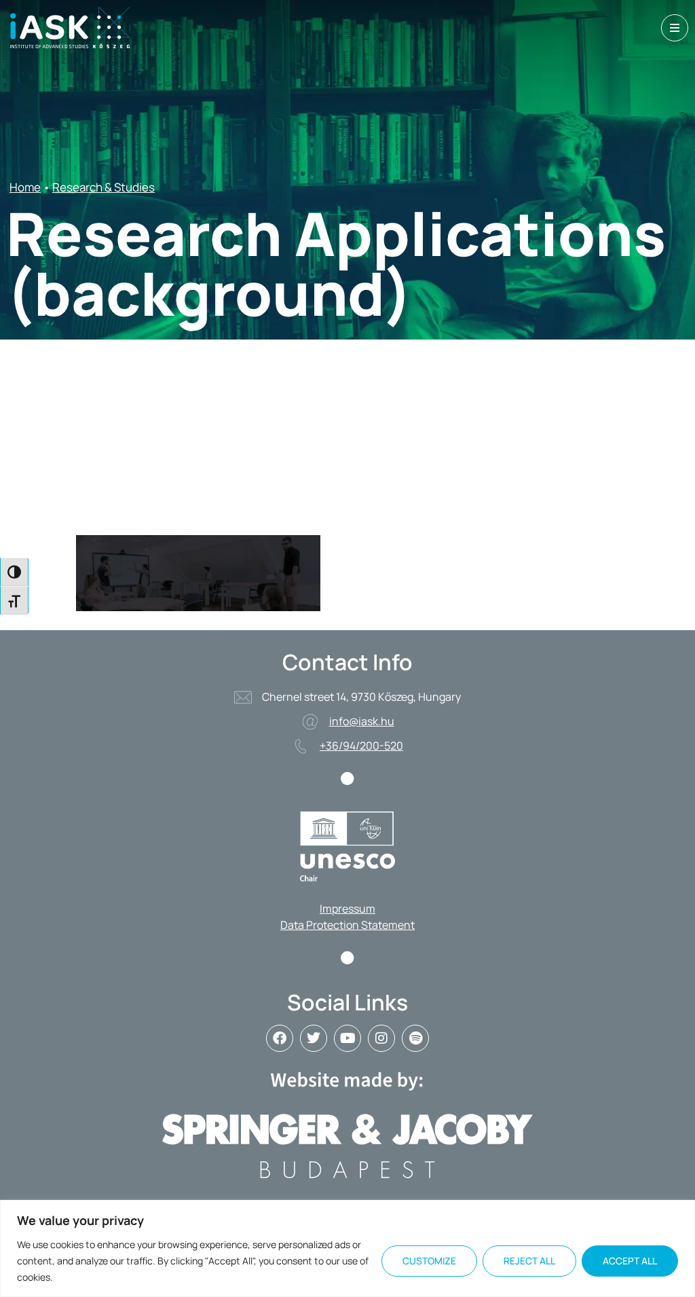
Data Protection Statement (347, 924)
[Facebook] (279, 1038)
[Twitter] (313, 1038)
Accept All (630, 1260)
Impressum (347, 908)
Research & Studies (103, 187)
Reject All (529, 1260)
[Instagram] (381, 1038)
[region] (347, 1248)
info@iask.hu (361, 721)
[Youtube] (347, 1038)
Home (25, 187)
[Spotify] (415, 1038)
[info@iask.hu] (310, 722)
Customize (429, 1260)
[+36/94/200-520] (300, 746)
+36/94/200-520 (361, 745)
